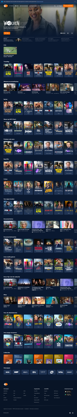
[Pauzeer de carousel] (72, 33)
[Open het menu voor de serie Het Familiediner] (52, 142)
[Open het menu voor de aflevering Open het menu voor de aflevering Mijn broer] (58, 222)
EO (4, 395)
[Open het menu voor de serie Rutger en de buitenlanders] (12, 260)
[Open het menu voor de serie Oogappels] (62, 202)
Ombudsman (56, 395)
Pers (35, 395)
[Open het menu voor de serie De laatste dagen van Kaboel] (52, 122)
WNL (24, 393)
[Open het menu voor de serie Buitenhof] (22, 122)
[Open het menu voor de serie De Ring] (72, 202)
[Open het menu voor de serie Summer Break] (12, 335)
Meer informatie (40, 1)
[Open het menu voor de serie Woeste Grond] (72, 64)
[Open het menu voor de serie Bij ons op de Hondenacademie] (42, 122)
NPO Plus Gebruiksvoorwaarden (18, 408)
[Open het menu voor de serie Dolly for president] (32, 64)
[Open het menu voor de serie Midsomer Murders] (12, 182)
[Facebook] (70, 413)
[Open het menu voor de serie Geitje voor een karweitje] (72, 315)
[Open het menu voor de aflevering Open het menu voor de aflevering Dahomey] (58, 279)
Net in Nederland (57, 397)
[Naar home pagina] (6, 5)
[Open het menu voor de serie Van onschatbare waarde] (62, 64)
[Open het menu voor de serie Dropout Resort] (52, 260)
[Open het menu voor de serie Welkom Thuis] (42, 335)
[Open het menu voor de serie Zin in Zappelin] (22, 315)
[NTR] (25, 372)
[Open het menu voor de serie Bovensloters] (52, 182)
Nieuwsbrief (36, 397)
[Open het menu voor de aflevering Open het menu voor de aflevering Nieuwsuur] (30, 84)
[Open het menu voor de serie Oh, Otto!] (72, 102)
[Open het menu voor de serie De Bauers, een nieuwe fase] (62, 122)
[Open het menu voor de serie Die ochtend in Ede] (52, 240)
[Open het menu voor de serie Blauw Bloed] (42, 162)
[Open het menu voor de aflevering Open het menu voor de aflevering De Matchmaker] (72, 297)
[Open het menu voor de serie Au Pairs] (42, 260)
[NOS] (8, 372)
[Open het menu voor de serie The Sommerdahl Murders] (22, 182)
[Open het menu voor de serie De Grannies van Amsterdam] (22, 64)
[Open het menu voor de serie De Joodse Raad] (32, 202)
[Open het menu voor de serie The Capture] (72, 182)
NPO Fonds (56, 393)
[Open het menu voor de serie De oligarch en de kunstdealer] (62, 240)
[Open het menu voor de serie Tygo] (22, 142)
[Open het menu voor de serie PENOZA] (52, 102)
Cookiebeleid (26, 408)
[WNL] (61, 372)
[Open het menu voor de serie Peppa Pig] (32, 315)
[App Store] (68, 391)
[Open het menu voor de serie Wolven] (12, 122)
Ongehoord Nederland (17, 397)
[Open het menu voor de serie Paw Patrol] (52, 315)
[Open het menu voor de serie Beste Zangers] (32, 122)
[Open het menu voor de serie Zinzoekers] (32, 142)
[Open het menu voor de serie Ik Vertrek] (42, 142)
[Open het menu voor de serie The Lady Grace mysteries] (52, 335)
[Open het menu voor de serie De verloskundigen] (62, 142)
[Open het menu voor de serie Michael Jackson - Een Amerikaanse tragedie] (42, 240)
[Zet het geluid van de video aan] (68, 33)
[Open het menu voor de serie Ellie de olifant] (62, 315)
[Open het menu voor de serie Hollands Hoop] (52, 202)
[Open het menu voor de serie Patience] (42, 182)
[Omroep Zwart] (69, 372)
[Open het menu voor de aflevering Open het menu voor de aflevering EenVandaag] (44, 84)
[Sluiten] (75, 1)
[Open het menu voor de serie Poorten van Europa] (32, 240)
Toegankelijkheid (37, 393)
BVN (45, 397)
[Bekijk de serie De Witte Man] (18, 246)
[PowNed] (16, 372)
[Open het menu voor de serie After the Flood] (32, 182)
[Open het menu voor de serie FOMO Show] (42, 64)
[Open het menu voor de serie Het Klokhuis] (62, 335)
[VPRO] (43, 372)
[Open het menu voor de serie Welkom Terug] (52, 64)
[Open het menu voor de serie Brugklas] (32, 335)
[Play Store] (68, 395)
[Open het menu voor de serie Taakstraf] (72, 335)
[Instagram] (72, 413)
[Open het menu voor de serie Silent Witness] (62, 182)
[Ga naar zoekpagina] (55, 6)
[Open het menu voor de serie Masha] (12, 315)
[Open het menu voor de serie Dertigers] (62, 102)
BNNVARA (5, 393)
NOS (14, 393)
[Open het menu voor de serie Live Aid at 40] (72, 240)
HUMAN (5, 397)
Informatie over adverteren (34, 408)
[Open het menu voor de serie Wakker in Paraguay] (62, 260)
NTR (14, 395)
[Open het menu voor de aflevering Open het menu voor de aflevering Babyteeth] (58, 297)
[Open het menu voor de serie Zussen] (32, 102)
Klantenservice (36, 402)
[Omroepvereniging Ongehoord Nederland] (34, 372)
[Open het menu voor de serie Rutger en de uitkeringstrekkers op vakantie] (72, 260)
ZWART (25, 395)
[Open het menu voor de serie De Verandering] (72, 142)
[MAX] (52, 372)
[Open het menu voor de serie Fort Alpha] (12, 64)
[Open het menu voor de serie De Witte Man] (22, 240)
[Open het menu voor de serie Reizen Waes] (72, 122)
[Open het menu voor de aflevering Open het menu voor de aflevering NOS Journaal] (15, 84)
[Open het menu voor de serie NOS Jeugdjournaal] (22, 335)
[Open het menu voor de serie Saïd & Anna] (42, 315)
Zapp (45, 393)
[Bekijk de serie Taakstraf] (68, 341)
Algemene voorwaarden (8, 408)
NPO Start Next (46, 395)
